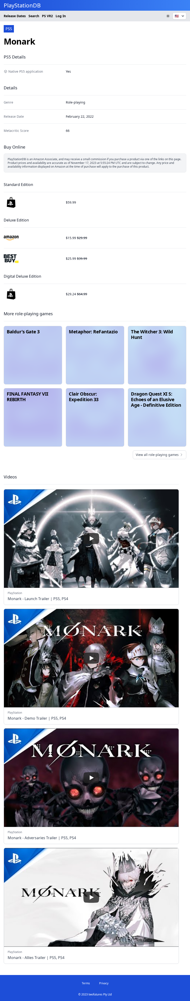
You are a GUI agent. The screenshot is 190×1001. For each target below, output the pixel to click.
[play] (91, 538)
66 (68, 130)
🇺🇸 (177, 16)
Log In (61, 16)
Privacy (103, 983)
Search (33, 16)
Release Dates (15, 16)
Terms (86, 983)
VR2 (47, 16)
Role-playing (75, 102)
